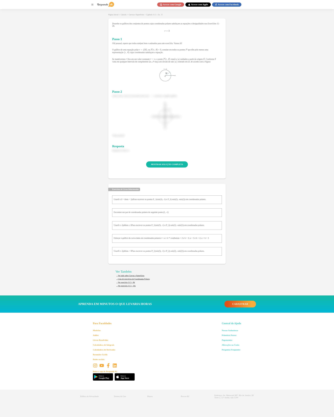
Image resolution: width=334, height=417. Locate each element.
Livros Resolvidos (100, 340)
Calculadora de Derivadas (104, 350)
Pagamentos (227, 340)
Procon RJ (185, 396)
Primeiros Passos (229, 335)
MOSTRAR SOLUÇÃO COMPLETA (167, 164)
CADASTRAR (240, 304)
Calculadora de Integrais (103, 345)
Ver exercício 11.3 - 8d (126, 282)
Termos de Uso (120, 396)
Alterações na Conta (230, 345)
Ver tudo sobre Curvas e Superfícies (131, 276)
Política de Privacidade (89, 396)
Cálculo (123, 15)
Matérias (97, 330)
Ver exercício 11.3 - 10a (127, 286)
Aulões (96, 335)
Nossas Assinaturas (230, 330)
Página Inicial (113, 15)
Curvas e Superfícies (136, 15)
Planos (150, 396)
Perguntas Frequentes (231, 350)
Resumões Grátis (100, 355)
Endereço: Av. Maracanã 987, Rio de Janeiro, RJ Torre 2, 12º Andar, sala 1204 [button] (234, 396)
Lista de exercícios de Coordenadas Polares (134, 279)
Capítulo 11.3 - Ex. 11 (154, 15)
